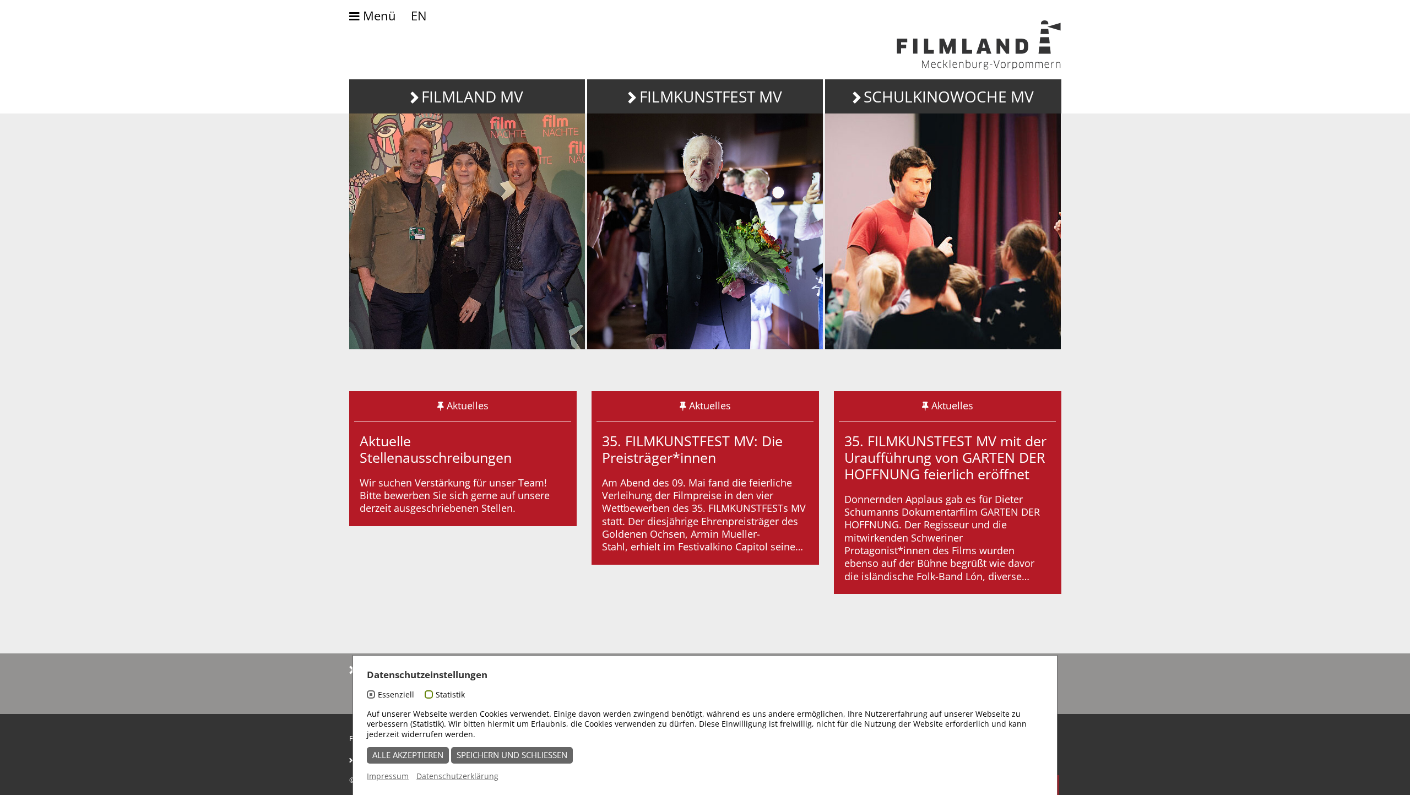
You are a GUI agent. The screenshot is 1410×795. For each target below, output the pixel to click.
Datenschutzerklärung (457, 776)
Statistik (450, 694)
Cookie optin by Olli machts (1014, 788)
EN (419, 16)
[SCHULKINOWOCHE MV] (943, 231)
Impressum (388, 776)
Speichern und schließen (512, 755)
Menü (378, 16)
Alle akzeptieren (407, 755)
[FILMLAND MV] (467, 231)
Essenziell (396, 694)
